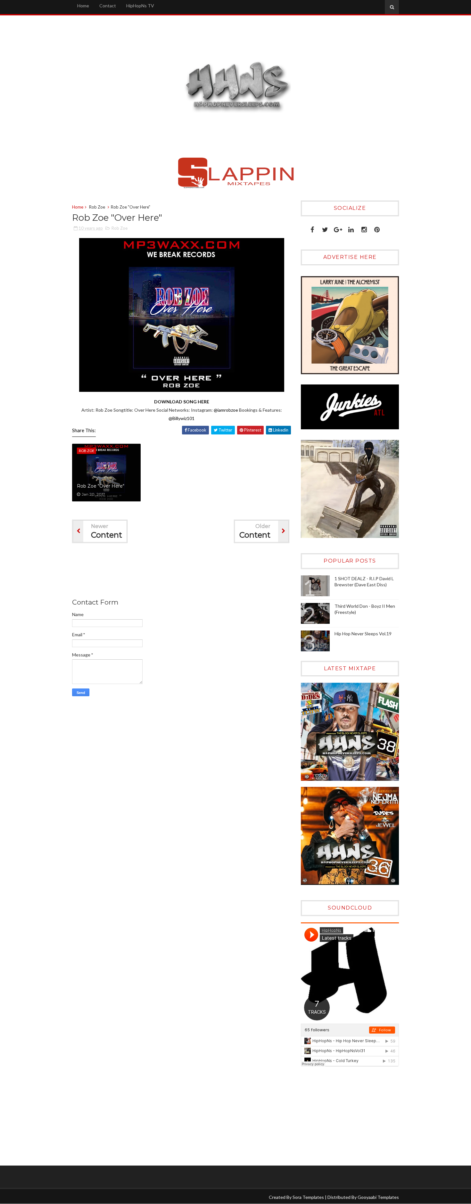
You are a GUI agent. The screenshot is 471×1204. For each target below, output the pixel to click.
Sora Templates (308, 1197)
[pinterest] (377, 228)
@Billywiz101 (181, 418)
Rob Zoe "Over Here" (100, 486)
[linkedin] (351, 228)
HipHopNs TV (140, 5)
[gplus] (338, 228)
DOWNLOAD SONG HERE (181, 401)
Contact (107, 5)
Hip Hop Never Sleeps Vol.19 (363, 633)
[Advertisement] (188, 571)
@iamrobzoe (226, 410)
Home (83, 5)
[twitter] (325, 228)
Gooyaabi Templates (378, 1197)
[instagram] (364, 228)
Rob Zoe (97, 207)
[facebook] (312, 228)
